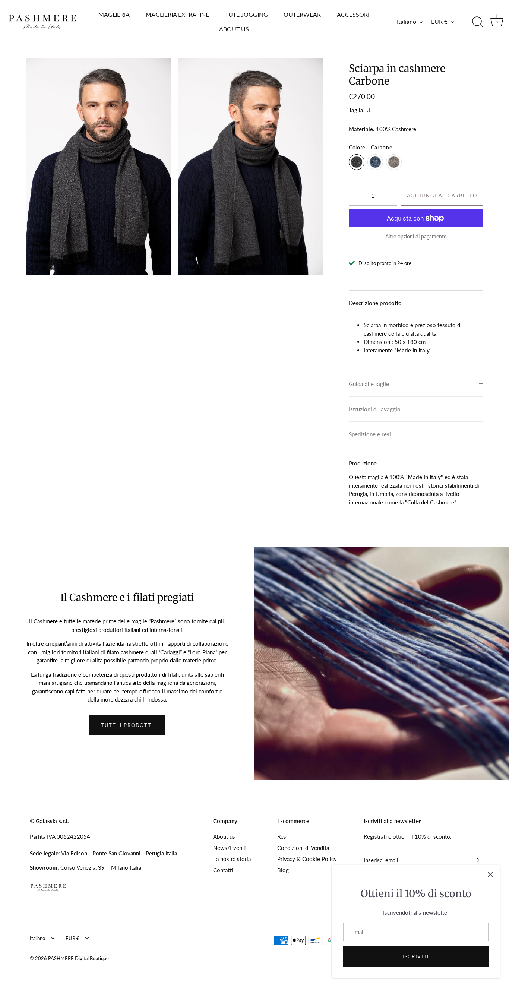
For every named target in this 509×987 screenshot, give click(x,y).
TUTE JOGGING (246, 14)
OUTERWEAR (302, 14)
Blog (283, 870)
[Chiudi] (490, 874)
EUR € (439, 21)
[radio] (356, 162)
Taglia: (357, 110)
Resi (282, 836)
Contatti (223, 870)
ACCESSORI (353, 14)
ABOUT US (234, 28)
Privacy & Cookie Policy (307, 858)
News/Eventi (229, 847)
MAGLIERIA (114, 14)
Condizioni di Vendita (303, 847)
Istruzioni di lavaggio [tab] (375, 409)
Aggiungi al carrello (442, 196)
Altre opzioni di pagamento (416, 237)
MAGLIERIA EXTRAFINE (177, 14)
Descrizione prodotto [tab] (375, 303)
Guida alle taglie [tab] (369, 383)
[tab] (416, 343)
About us (224, 836)
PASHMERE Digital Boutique (78, 958)
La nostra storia (232, 858)
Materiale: (361, 129)
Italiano (406, 21)
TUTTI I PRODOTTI (127, 725)
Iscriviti (415, 956)
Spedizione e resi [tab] (370, 434)
